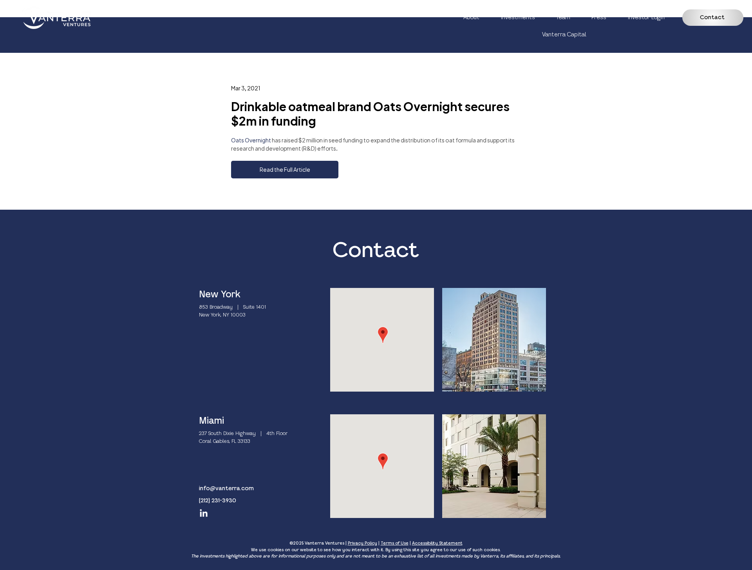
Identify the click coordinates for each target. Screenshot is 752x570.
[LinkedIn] (203, 513)
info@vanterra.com (226, 488)
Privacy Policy (362, 543)
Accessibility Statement (437, 543)
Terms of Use (395, 543)
